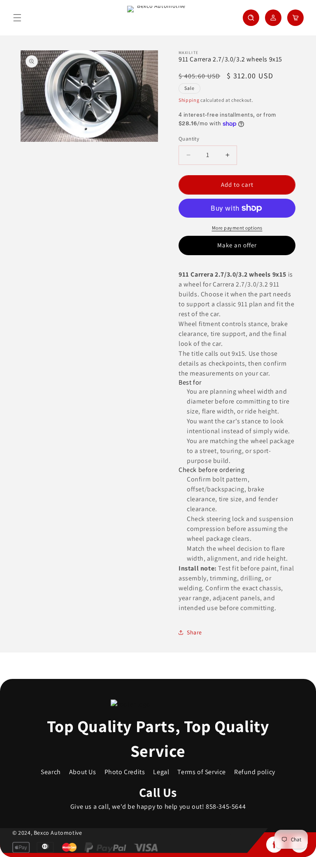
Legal (161, 772)
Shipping (189, 100)
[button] (17, 18)
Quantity (189, 138)
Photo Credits (125, 772)
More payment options (237, 228)
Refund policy (254, 772)
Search (51, 772)
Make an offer (237, 245)
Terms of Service (201, 772)
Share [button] (194, 632)
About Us (82, 772)
